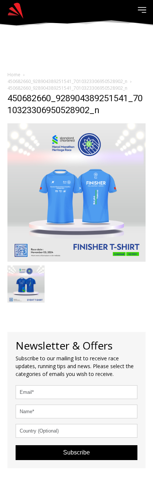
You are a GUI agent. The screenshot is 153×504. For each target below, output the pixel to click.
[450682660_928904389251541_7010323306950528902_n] (76, 191)
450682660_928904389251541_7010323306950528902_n (67, 81)
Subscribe (76, 452)
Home (13, 74)
